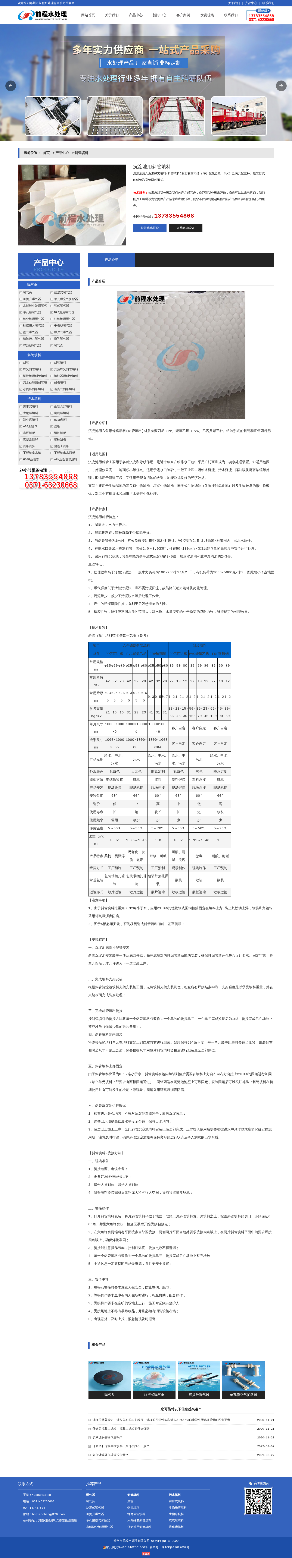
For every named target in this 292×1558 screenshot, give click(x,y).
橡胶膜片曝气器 (33, 339)
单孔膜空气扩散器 (66, 299)
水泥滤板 (29, 433)
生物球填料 (30, 413)
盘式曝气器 (30, 332)
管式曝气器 (61, 306)
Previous (10, 86)
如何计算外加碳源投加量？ (110, 1455)
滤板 (57, 426)
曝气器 (32, 285)
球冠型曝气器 (32, 345)
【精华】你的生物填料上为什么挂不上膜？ (121, 1446)
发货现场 (207, 15)
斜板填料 (60, 382)
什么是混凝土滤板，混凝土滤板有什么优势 (121, 1429)
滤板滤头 (29, 446)
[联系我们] (49, 478)
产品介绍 (111, 260)
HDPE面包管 (31, 459)
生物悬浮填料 (63, 406)
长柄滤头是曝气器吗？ (107, 1437)
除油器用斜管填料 (66, 376)
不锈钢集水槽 (32, 453)
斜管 (26, 363)
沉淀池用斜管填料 (35, 376)
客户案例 (183, 15)
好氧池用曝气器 (64, 319)
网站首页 (88, 15)
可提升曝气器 (32, 299)
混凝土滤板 (61, 446)
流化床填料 (30, 420)
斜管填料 (81, 153)
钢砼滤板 (60, 439)
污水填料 (34, 399)
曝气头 (27, 292)
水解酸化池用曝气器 (99, 1527)
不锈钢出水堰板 (64, 453)
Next (281, 86)
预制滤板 (60, 433)
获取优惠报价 (150, 228)
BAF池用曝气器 (64, 312)
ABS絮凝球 (30, 426)
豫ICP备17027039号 (175, 1547)
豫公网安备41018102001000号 (127, 1547)
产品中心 (251, 3)
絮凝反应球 (30, 439)
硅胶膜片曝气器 (33, 325)
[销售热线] (260, 15)
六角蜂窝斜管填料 (66, 369)
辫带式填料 (30, 406)
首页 (46, 153)
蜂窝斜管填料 (32, 369)
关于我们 (234, 3)
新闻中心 (159, 15)
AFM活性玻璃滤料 (65, 459)
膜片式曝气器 (63, 332)
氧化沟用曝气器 (33, 319)
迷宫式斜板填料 (64, 389)
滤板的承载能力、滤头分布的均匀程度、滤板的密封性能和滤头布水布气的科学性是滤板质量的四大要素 (161, 1420)
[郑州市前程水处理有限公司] (43, 15)
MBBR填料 (60, 420)
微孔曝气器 (61, 339)
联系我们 (268, 3)
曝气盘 (58, 345)
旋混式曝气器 (63, 292)
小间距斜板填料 (33, 389)
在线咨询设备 (186, 228)
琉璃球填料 (61, 413)
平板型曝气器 (63, 325)
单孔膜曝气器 (32, 312)
